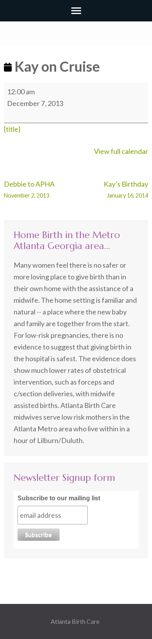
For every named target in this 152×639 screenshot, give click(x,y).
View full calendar (121, 151)
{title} (12, 129)
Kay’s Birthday (126, 189)
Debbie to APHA (29, 189)
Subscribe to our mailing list (59, 498)
